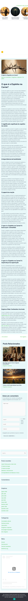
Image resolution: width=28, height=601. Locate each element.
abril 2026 (3, 500)
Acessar (3, 542)
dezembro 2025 (4, 508)
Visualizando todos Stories (22, 5)
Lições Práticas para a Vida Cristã (8, 464)
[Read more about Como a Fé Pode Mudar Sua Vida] (14, 376)
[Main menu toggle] (25, 52)
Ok (14, 599)
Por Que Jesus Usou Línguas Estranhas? (11, 363)
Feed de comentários (6, 546)
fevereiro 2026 (4, 504)
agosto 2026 (4, 491)
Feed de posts (4, 544)
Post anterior (4, 336)
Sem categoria (4, 531)
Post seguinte (23, 336)
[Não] (26, 597)
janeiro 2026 (4, 506)
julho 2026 (3, 493)
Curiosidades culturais (6, 521)
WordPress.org (4, 548)
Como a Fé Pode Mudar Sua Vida (12, 385)
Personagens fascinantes (6, 529)
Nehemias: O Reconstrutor (7, 470)
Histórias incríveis (5, 523)
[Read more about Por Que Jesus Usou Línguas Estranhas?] (14, 353)
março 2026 (4, 502)
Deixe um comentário (6, 77)
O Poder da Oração (5, 466)
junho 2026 (3, 495)
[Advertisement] (14, 35)
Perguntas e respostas (17, 77)
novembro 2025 (4, 510)
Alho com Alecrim (5, 325)
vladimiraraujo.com (5, 315)
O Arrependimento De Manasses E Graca (10, 472)
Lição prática (4, 525)
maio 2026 (3, 498)
